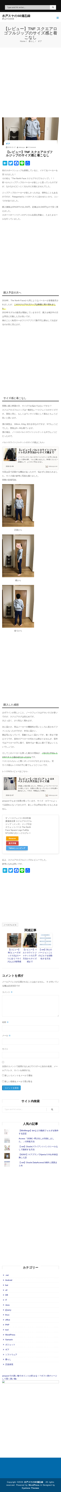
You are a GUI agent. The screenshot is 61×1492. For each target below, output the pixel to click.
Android (8, 1280)
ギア (40, 41)
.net (7, 1275)
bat (6, 1285)
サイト (5, 1049)
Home (22, 41)
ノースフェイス (10, 925)
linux (7, 1315)
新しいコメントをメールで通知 (18, 1075)
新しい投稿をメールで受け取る (18, 1081)
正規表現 (9, 1364)
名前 (5, 1022)
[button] (30, 131)
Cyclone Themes (30, 1488)
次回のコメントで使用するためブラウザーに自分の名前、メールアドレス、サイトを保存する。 (30, 1068)
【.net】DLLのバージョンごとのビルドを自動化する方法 (45, 954)
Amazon (12, 838)
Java (7, 1305)
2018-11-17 (11, 147)
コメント (7, 992)
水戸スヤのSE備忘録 (34, 1482)
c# (6, 1290)
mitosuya (21, 147)
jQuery (8, 1310)
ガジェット (10, 1344)
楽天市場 (12, 843)
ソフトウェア (11, 1354)
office (7, 1320)
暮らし (32, 41)
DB (6, 1295)
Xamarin (9, 1339)
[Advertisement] (30, 79)
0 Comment (32, 147)
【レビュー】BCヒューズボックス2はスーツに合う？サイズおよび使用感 (14, 955)
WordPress (10, 1335)
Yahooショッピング (17, 848)
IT (6, 1300)
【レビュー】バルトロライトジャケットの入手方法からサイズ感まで (30, 955)
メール (6, 1035)
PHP (7, 1325)
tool (7, 1330)
